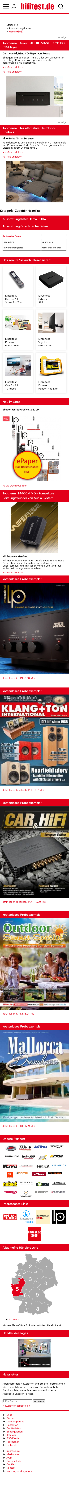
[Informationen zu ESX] (42, 1158)
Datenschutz (13, 1461)
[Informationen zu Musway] (55, 1173)
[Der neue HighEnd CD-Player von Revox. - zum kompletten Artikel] (34, 97)
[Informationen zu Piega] (26, 1183)
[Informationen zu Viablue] (26, 1194)
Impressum (13, 1451)
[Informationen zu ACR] (11, 1148)
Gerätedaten (13, 1428)
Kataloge (11, 1435)
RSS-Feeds (12, 1438)
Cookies (11, 1464)
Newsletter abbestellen (16, 1405)
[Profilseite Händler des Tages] (34, 1354)
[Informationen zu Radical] (43, 1184)
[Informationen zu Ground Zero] (26, 1166)
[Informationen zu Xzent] (41, 1192)
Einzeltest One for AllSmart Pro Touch (14, 299)
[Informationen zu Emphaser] (28, 1157)
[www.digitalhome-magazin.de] (10, 1222)
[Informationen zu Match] (22, 1173)
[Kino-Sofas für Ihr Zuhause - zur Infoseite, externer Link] (34, 182)
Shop (9, 1415)
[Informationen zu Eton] (57, 1157)
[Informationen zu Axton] (40, 1147)
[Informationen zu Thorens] (11, 1193)
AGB (9, 1457)
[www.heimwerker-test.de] (43, 1222)
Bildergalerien (14, 1431)
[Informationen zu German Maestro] (10, 1167)
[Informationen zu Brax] (57, 1147)
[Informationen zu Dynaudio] (12, 1156)
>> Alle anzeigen (12, 71)
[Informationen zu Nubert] (10, 1184)
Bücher (10, 1418)
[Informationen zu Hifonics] (59, 1166)
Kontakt (10, 1467)
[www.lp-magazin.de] (59, 1222)
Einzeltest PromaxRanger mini (12, 342)
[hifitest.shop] (34, 1240)
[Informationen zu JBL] (10, 1175)
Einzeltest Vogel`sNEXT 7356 (45, 342)
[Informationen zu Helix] (43, 1167)
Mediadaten (13, 1454)
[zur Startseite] (37, 6)
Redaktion (12, 1425)
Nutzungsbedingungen (19, 1471)
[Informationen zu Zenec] (58, 1192)
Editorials (11, 1445)
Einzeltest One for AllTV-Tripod (11, 385)
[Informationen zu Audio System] (25, 1148)
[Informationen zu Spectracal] (59, 1183)
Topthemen (12, 1441)
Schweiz (14, 1319)
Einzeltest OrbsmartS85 (44, 299)
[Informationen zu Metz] (39, 1174)
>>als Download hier (15, 485)
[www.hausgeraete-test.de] (26, 1222)
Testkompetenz (15, 1421)
